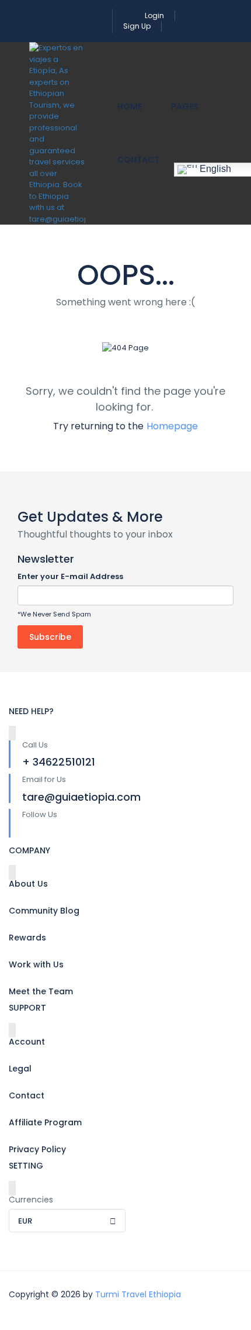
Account (27, 1042)
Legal (20, 1068)
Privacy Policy (37, 1149)
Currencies (31, 1199)
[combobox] (67, 1220)
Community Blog (44, 910)
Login (154, 15)
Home (129, 106)
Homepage (172, 426)
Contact (138, 160)
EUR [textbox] (25, 1220)
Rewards (27, 937)
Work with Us (36, 964)
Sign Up (137, 26)
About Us (28, 884)
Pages (184, 106)
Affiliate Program (45, 1122)
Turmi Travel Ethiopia (138, 1294)
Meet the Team (41, 991)
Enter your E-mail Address (70, 576)
